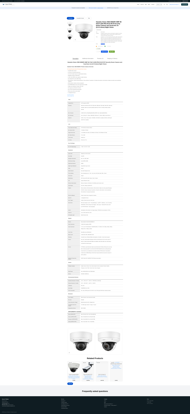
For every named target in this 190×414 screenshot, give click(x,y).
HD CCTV (77, 377)
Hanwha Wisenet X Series (105, 34)
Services (142, 4)
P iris (114, 41)
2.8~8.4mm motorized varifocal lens (110, 36)
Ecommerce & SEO (64, 408)
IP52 (101, 41)
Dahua (70, 375)
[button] (101, 44)
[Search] (161, 4)
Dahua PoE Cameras (87, 377)
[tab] (70, 18)
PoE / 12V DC (118, 41)
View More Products (70, 94)
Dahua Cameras (70, 376)
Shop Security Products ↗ (174, 4)
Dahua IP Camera (88, 376)
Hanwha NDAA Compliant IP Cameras (116, 33)
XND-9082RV (113, 42)
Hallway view (113, 40)
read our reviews (100, 7)
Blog (146, 4)
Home (138, 4)
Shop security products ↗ (108, 403)
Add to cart (104, 51)
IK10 (121, 40)
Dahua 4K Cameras (75, 375)
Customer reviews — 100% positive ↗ (110, 405)
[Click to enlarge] (75, 39)
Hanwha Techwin (117, 40)
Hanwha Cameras (107, 33)
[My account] (164, 4)
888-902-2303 (4, 404)
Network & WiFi (64, 406)
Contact (152, 4)
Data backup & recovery (65, 405)
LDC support (104, 41)
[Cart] (167, 4)
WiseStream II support (107, 42)
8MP (116, 36)
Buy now (112, 51)
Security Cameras (110, 35)
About (149, 4)
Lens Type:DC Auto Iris (110, 41)
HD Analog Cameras (72, 377)
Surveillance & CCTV (64, 403)
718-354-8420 (184, 4)
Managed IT (63, 400)
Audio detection (119, 36)
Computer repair (64, 402)
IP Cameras (110, 34)
